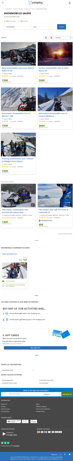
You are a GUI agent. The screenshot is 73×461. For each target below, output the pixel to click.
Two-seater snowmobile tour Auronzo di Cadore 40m (15, 211)
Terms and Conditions (43, 409)
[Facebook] (65, 455)
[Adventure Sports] (35, 3)
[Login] (69, 3)
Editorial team (5, 409)
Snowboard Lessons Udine (9, 383)
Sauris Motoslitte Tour (9, 254)
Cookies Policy (40, 411)
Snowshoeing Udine (7, 380)
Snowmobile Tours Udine (46, 380)
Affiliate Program (41, 406)
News (38, 404)
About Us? (4, 404)
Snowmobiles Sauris (7, 370)
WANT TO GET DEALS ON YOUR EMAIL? (36, 390)
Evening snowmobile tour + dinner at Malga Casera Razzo (18, 160)
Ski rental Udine (43, 383)
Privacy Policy (5, 411)
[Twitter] (70, 455)
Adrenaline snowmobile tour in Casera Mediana (53, 114)
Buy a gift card (35, 348)
